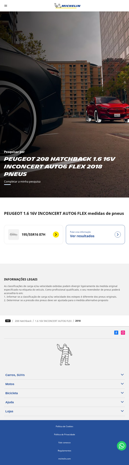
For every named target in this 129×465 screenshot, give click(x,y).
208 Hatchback (23, 321)
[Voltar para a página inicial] (67, 6)
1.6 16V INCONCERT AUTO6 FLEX (53, 321)
